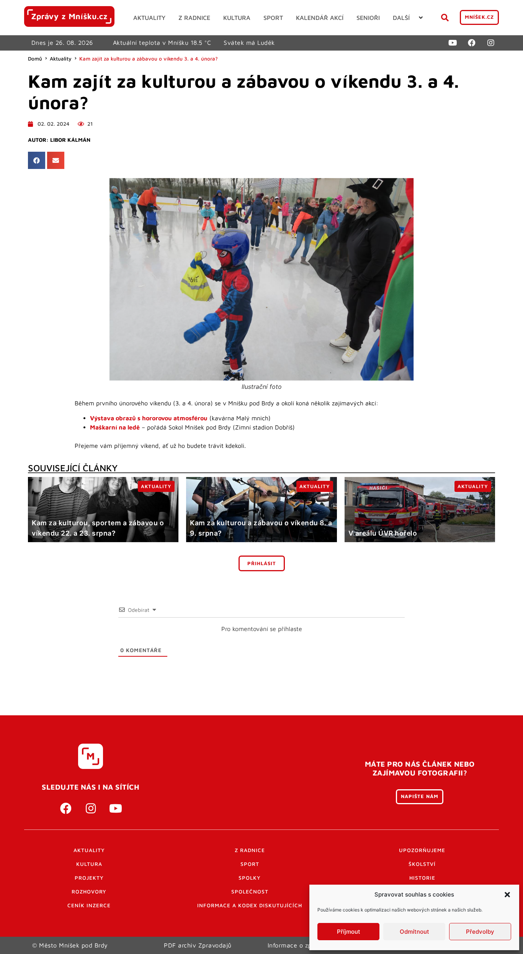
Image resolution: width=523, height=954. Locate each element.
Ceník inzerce (89, 905)
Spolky (250, 878)
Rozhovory (89, 891)
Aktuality (61, 59)
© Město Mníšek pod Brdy (70, 945)
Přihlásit (261, 563)
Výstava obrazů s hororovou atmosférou (149, 418)
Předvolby (480, 931)
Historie (422, 878)
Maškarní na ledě (115, 427)
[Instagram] (490, 43)
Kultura (89, 864)
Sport (249, 864)
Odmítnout (414, 931)
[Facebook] (471, 43)
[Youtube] (452, 43)
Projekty (89, 878)
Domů (35, 59)
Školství (422, 864)
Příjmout (348, 931)
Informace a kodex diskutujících (249, 905)
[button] (507, 894)
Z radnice (250, 850)
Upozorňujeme (422, 850)
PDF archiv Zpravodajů (198, 945)
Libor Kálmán (70, 140)
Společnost (249, 891)
